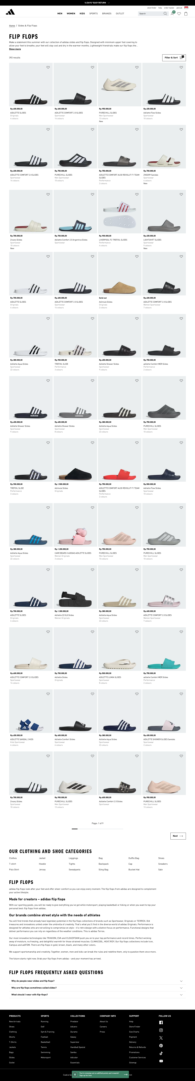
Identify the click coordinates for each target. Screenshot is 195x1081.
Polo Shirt (14, 870)
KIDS (82, 14)
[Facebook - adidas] (172, 1023)
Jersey (42, 870)
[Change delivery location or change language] (186, 8)
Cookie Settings (70, 1075)
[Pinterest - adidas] (172, 1046)
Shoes (161, 858)
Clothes (13, 858)
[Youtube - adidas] (172, 1061)
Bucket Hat (133, 870)
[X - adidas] (172, 1038)
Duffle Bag (133, 858)
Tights (72, 864)
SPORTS (93, 14)
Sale (160, 870)
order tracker (169, 8)
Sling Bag (103, 870)
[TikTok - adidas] (172, 1054)
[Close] (75, 1074)
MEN (59, 14)
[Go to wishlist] (179, 13)
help (160, 8)
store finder (151, 8)
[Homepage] (10, 12)
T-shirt (12, 864)
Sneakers (163, 864)
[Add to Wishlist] (48, 68)
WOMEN (71, 14)
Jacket (42, 858)
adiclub (179, 8)
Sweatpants (74, 870)
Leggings (73, 858)
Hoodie (42, 864)
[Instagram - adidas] (172, 1030)
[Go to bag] (185, 13)
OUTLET (120, 14)
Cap (130, 864)
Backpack (104, 864)
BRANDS (106, 14)
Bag (101, 858)
